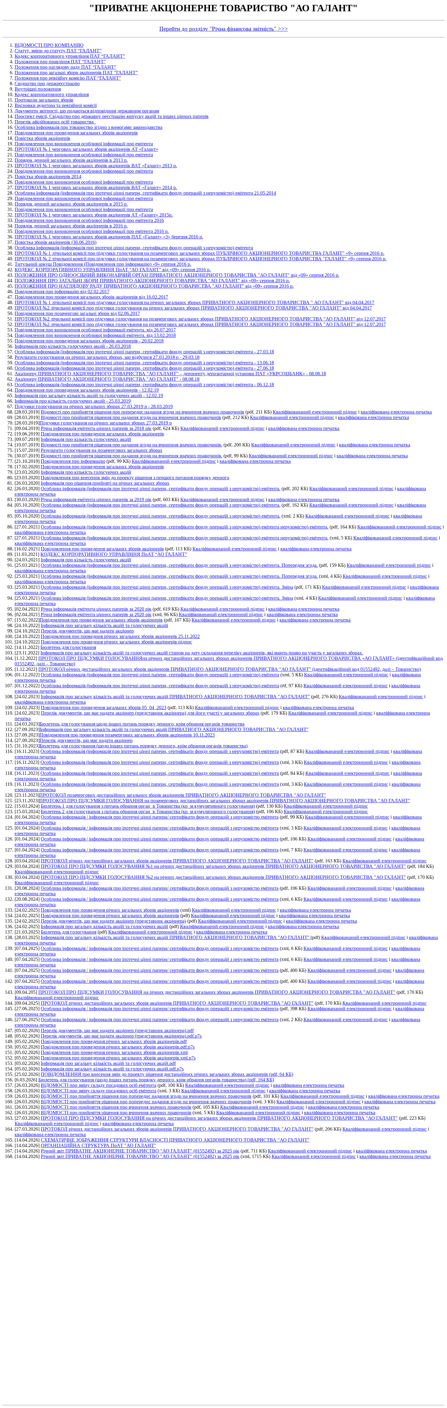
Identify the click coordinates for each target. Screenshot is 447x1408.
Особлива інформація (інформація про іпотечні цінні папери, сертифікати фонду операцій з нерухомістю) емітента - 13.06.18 (144, 362)
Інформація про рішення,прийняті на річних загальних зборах (105, 483)
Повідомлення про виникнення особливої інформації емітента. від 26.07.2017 (95, 329)
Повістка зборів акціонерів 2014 (48, 176)
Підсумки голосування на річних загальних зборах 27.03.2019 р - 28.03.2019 (94, 406)
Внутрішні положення (38, 89)
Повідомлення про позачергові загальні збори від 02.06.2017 (77, 313)
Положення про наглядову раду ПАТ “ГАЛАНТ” (65, 67)
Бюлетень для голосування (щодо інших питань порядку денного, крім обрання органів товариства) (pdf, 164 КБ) (156, 1079)
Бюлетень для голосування (68, 647)
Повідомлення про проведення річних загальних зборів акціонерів (110, 910)
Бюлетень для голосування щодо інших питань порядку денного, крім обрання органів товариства (142, 724)
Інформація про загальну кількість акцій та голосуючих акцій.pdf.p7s (112, 1068)
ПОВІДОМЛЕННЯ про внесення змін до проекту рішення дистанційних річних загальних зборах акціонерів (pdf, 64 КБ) (167, 1074)
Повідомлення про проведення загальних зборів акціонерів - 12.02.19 (87, 390)
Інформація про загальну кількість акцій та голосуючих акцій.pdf (108, 1063)
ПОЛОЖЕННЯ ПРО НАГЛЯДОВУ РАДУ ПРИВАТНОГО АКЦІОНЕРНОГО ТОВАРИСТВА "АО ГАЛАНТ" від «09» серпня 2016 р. (154, 286)
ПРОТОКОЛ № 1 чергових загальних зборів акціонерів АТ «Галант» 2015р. (94, 214)
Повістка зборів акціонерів (42, 138)
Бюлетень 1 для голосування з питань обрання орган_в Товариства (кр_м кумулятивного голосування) (148, 806)
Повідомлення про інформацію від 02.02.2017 (62, 291)
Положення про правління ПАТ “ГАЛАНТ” (60, 61)
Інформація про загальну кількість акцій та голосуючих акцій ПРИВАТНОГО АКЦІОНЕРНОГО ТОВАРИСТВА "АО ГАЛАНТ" (175, 696)
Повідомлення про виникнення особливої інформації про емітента (84, 143)
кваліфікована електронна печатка (396, 411)
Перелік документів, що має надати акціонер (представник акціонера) (113, 921)
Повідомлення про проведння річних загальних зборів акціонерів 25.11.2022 (120, 636)
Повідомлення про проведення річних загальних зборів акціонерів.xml (114, 1052)
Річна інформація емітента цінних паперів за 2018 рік (96, 428)
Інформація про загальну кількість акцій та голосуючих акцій (104, 625)
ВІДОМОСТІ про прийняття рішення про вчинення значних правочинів (116, 1107)
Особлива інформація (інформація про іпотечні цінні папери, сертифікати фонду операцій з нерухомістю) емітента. (160, 488)
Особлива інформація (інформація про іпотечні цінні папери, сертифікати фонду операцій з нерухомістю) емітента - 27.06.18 (144, 368)
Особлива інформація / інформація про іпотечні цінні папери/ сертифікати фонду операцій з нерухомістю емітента (160, 817)
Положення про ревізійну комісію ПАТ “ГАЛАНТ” (68, 78)
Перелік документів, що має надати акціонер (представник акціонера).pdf (117, 1030)
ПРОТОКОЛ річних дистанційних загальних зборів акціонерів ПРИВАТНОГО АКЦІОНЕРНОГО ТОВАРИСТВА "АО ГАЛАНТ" (177, 860)
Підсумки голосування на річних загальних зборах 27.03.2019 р (106, 422)
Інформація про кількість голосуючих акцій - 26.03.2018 (73, 346)
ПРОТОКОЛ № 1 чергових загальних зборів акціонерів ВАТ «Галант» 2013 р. (96, 165)
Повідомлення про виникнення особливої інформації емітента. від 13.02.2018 (95, 335)
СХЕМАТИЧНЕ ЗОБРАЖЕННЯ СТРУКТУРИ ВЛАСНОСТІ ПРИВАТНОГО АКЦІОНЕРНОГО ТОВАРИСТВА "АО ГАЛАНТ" (175, 1140)
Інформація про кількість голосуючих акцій (86, 439)
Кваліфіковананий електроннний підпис (315, 411)
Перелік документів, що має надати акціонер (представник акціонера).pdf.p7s (121, 1036)
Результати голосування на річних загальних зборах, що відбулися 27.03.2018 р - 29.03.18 (107, 357)
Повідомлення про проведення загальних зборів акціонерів (76, 132)
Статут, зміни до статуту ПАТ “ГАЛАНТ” (58, 50)
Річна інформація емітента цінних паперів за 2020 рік (96, 609)
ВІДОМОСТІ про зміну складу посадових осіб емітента (98, 1085)
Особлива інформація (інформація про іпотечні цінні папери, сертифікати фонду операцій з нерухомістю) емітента (134, 247)
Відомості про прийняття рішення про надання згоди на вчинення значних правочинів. (131, 444)
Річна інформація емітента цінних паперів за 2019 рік (96, 499)
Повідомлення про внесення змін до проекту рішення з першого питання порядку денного (135, 477)
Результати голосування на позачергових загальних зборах (101, 450)
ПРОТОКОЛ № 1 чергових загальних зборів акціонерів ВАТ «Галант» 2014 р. (96, 187)
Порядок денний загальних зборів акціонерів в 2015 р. (71, 203)
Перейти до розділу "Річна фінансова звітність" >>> (223, 29)
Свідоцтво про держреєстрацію (47, 83)
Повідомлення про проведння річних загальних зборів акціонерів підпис (116, 641)
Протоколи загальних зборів (44, 99)
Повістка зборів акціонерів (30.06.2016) (55, 242)
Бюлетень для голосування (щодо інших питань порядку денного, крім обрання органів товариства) (144, 745)
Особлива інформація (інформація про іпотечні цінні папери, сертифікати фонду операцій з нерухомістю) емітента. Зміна (167, 587)
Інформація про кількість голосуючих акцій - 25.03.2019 (73, 401)
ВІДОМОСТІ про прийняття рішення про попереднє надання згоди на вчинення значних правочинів (146, 1096)
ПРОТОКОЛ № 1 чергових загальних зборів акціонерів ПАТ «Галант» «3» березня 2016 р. (109, 236)
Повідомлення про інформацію (73, 461)
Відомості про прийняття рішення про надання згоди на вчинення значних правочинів (131, 417)
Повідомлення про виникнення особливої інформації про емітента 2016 (89, 220)
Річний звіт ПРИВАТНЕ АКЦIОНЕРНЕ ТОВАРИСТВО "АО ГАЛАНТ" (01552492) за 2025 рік (140, 1150)
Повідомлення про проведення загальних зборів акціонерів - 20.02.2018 (89, 340)
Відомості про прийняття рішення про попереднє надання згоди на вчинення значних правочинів (142, 411)
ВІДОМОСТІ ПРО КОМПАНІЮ (49, 45)
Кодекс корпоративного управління (52, 94)
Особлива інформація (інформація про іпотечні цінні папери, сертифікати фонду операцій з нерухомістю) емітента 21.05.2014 (145, 193)
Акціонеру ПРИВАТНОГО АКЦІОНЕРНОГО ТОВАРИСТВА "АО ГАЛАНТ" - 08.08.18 (107, 379)
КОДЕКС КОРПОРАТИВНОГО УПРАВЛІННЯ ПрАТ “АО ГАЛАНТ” (113, 554)
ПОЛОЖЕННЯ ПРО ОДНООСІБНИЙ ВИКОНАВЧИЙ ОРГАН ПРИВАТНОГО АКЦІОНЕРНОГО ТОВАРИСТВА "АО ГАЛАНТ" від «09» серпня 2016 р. (177, 275)
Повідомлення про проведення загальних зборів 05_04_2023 (103, 707)
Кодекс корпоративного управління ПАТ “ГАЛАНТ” (70, 56)
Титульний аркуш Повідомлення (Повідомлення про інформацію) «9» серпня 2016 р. (103, 264)
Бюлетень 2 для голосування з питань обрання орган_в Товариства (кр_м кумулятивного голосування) (148, 811)
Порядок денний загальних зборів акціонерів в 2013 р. (71, 160)
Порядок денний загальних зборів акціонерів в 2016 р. (71, 225)
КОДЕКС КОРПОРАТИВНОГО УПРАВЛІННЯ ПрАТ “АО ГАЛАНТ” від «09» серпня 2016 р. (113, 269)
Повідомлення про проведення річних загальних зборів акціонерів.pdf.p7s (118, 1046)
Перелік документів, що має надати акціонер (87, 630)
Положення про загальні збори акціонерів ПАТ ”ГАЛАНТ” (76, 72)
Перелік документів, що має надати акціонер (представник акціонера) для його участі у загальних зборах (150, 713)
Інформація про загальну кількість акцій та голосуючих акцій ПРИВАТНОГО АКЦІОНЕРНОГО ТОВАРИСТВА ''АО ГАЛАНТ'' (175, 937)
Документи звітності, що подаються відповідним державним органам (87, 110)
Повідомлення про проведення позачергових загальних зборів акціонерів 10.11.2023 (127, 734)
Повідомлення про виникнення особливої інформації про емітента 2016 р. (92, 231)
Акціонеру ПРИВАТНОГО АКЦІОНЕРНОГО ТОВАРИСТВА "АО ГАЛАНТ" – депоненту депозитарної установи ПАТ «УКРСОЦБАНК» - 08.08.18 (170, 373)
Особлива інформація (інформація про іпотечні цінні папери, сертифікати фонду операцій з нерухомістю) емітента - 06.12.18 (144, 384)
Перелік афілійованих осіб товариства (55, 121)
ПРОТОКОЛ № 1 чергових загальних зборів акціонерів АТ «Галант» (86, 149)
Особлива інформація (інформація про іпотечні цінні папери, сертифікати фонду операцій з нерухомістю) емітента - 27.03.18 (144, 351)
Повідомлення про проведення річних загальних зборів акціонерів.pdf (114, 1041)
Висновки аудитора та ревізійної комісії (56, 105)
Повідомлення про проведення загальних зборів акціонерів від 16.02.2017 (91, 297)
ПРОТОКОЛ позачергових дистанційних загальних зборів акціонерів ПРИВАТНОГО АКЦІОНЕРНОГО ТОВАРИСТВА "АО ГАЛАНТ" (182, 795)
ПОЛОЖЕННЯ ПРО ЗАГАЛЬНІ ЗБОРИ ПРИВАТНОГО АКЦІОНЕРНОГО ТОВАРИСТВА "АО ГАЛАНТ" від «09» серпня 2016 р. (152, 280)
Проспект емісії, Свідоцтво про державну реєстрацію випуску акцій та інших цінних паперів (112, 116)
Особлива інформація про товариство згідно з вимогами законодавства (88, 127)
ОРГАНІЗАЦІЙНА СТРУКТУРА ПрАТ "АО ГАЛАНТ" (98, 1145)
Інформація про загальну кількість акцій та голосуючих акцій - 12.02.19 (89, 395)
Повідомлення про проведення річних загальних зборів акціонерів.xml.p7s (118, 1057)
